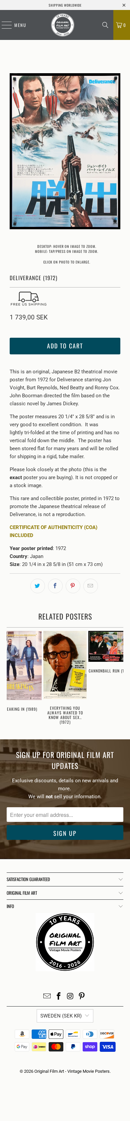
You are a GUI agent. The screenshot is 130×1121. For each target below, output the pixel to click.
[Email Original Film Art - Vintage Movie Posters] (47, 997)
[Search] (105, 25)
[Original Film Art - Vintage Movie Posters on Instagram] (71, 997)
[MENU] (3, 25)
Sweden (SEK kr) (61, 1016)
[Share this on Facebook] (55, 586)
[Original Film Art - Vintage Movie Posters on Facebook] (59, 997)
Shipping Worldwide (65, 5)
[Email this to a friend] (90, 586)
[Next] (115, 152)
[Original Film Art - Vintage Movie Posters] (62, 25)
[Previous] (14, 152)
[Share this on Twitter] (37, 586)
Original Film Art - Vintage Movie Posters (72, 1071)
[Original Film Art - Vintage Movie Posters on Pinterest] (82, 997)
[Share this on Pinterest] (73, 586)
